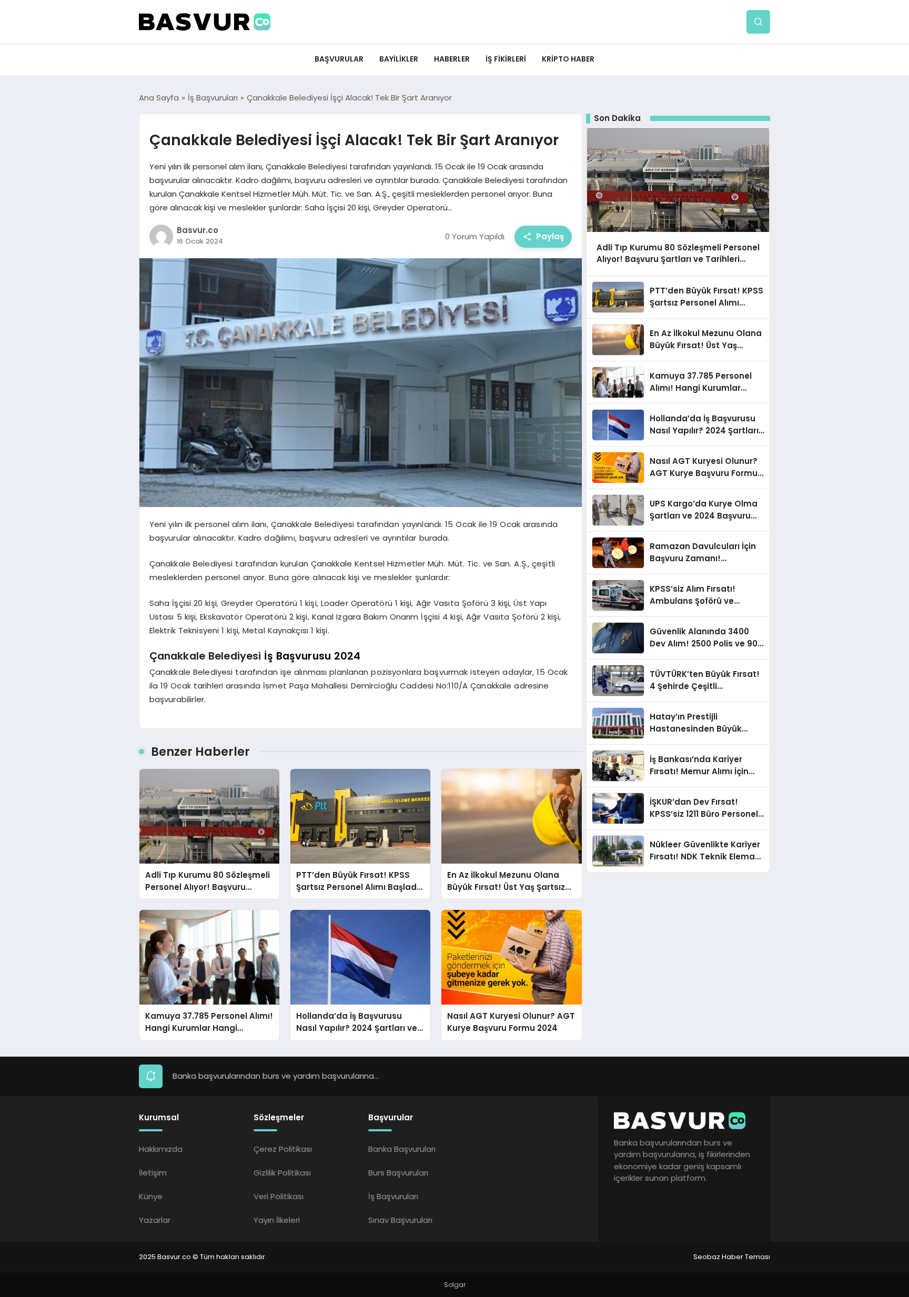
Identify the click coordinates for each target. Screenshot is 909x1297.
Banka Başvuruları (402, 1148)
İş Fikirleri (506, 59)
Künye (151, 1196)
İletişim (153, 1172)
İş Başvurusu (297, 656)
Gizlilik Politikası (282, 1172)
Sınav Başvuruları (400, 1219)
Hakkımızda (161, 1148)
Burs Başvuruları (398, 1172)
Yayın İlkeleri (277, 1219)
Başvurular (339, 59)
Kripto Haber (568, 59)
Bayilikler (398, 59)
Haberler (452, 59)
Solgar (455, 1284)
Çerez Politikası (283, 1148)
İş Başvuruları (393, 1196)
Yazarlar (154, 1219)
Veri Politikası (279, 1196)
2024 (347, 656)
